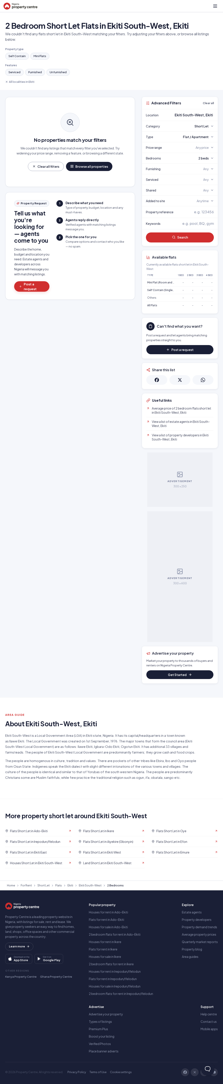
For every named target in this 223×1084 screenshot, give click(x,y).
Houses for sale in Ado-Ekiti (108, 927)
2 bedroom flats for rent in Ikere (111, 964)
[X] (195, 1072)
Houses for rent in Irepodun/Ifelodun (115, 971)
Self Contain (17, 56)
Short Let (43, 885)
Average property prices (199, 934)
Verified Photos (100, 1044)
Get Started (177, 675)
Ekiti (70, 885)
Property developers (196, 919)
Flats (58, 885)
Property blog (192, 949)
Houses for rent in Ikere (105, 942)
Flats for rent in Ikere (103, 949)
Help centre (209, 1014)
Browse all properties (91, 166)
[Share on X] (179, 380)
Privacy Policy (77, 1072)
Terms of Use (98, 1072)
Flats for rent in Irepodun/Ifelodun (113, 979)
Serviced (14, 72)
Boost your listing (101, 1036)
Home (11, 885)
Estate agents (192, 912)
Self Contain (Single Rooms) (165, 290)
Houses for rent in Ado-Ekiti (108, 912)
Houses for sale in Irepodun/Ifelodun (114, 986)
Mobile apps (209, 1029)
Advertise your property (106, 1014)
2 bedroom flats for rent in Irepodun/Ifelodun (121, 994)
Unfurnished (58, 72)
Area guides (190, 957)
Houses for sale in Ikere (105, 957)
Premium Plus (98, 1029)
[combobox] (190, 115)
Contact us (209, 1021)
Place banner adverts (103, 1051)
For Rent (26, 885)
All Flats (152, 305)
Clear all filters (48, 166)
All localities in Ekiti (21, 81)
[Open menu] (215, 6)
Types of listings (100, 1021)
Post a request (30, 286)
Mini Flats (40, 56)
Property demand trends (199, 927)
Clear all (208, 103)
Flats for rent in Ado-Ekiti (106, 919)
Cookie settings (121, 1072)
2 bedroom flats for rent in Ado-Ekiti (114, 934)
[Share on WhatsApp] (203, 380)
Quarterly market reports (200, 942)
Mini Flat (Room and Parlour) (165, 282)
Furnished (35, 72)
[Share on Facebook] (156, 380)
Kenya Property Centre (21, 976)
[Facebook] (185, 1072)
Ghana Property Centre (56, 976)
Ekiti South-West (90, 885)
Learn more (17, 946)
